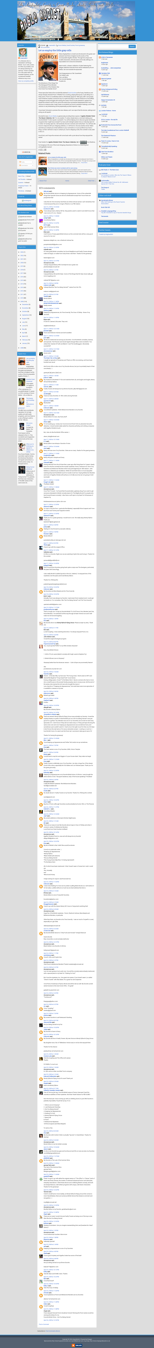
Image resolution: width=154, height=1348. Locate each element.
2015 (21, 280)
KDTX (45, 225)
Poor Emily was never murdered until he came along (62, 168)
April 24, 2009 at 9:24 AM (51, 929)
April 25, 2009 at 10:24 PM (51, 1277)
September (25, 315)
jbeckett (46, 330)
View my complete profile (26, 81)
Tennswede (104, 216)
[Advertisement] (26, 116)
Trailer (103, 189)
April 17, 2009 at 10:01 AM (51, 413)
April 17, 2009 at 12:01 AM (51, 328)
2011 (21, 294)
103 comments (44, 47)
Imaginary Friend (23, 186)
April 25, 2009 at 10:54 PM (51, 1284)
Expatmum (104, 84)
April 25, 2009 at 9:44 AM (51, 1140)
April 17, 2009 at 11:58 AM (51, 487)
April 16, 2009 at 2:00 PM (51, 283)
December (25, 304)
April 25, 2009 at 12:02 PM (51, 1190)
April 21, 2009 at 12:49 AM (51, 738)
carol (45, 448)
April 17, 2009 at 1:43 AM (51, 375)
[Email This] (39, 150)
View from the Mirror (107, 151)
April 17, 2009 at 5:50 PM (51, 525)
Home (67, 181)
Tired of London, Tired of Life (110, 141)
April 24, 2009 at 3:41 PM (51, 967)
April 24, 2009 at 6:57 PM (51, 1004)
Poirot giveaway (80, 45)
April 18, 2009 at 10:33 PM (51, 587)
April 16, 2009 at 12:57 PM (51, 261)
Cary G (46, 802)
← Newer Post (42, 181)
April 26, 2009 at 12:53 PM (51, 1320)
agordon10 (47, 401)
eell (45, 1246)
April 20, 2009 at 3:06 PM (51, 691)
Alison (46, 422)
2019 (21, 266)
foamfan (46, 674)
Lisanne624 (52, 45)
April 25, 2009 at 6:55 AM (51, 1081)
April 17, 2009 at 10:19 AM (51, 439)
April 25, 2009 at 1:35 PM (51, 1230)
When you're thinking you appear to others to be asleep (30, 448)
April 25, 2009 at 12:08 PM (51, 1212)
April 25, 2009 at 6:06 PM (51, 1258)
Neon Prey (21, 176)
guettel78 (46, 1176)
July (23, 322)
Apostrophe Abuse (107, 200)
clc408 (46, 394)
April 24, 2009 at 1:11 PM (51, 953)
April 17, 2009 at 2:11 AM (51, 385)
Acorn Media (62, 45)
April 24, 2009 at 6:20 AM (51, 909)
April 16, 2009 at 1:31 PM (51, 270)
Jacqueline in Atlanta (50, 714)
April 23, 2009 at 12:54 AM (51, 814)
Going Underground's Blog (109, 89)
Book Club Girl (105, 207)
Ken (45, 620)
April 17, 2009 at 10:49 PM (51, 563)
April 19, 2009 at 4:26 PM (51, 635)
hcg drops (86, 1341)
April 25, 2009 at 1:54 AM (51, 1067)
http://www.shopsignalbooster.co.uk (100, 1341)
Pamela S (46, 534)
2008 (21, 348)
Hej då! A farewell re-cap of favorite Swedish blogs (116, 212)
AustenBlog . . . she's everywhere (111, 68)
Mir (45, 823)
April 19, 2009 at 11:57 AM (51, 607)
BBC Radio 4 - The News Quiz (110, 170)
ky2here (46, 1223)
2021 (21, 259)
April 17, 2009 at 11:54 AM (51, 480)
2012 (21, 291)
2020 (21, 262)
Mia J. (45, 740)
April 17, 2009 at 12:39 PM (51, 504)
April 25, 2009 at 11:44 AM (51, 1174)
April (23, 332)
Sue (45, 1133)
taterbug (46, 310)
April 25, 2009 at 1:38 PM (51, 1237)
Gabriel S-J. (47, 809)
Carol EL (46, 386)
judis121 (46, 377)
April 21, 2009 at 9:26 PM (51, 752)
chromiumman (48, 351)
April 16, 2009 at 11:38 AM (51, 216)
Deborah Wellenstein (50, 1076)
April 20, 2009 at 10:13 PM (51, 712)
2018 (21, 270)
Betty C (46, 1286)
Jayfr (45, 816)
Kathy (45, 1271)
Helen (45, 1304)
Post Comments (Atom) (53, 1331)
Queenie (20, 182)
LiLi (45, 1006)
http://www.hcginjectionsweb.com (61, 1341)
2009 (21, 301)
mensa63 (46, 462)
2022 (21, 255)
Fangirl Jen (47, 482)
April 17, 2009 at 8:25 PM (51, 543)
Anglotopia (104, 62)
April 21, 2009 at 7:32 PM (51, 745)
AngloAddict (76, 1339)
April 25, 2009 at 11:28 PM (51, 1302)
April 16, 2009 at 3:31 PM (51, 294)
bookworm (47, 209)
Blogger (89, 1339)
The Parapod (105, 187)
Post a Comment (44, 1324)
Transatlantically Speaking (109, 146)
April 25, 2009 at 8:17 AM (51, 1088)
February (24, 340)
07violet (46, 1293)
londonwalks (105, 180)
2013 (21, 287)
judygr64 (46, 565)
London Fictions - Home (108, 110)
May (23, 329)
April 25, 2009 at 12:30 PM (51, 1221)
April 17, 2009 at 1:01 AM (51, 356)
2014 (21, 284)
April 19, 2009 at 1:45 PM (51, 618)
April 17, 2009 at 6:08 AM (51, 399)
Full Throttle (21, 179)
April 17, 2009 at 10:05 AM (51, 420)
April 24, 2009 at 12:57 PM (51, 942)
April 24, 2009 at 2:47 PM (51, 960)
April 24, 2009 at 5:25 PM (51, 993)
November (25, 308)
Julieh (45, 1029)
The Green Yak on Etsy (50, 358)
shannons (47, 506)
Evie (45, 843)
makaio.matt (47, 285)
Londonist (104, 114)
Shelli (45, 1253)
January (24, 343)
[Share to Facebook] (45, 150)
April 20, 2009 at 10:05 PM (51, 705)
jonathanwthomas (49, 609)
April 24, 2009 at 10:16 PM (51, 1034)
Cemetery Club (105, 73)
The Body (21, 191)
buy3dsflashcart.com (77, 1341)
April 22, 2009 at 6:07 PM (51, 788)
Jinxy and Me (48, 1022)
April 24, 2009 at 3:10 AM (51, 891)
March (24, 336)
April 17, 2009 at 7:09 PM (51, 532)
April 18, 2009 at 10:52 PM (51, 594)
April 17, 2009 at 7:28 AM (51, 406)
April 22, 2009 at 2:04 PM (51, 779)
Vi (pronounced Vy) (49, 644)
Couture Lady (48, 1056)
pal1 (45, 337)
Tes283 (46, 296)
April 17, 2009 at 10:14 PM (51, 550)
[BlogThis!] (41, 150)
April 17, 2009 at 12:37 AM (51, 349)
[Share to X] (43, 150)
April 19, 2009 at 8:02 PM (51, 642)
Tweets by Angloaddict (106, 234)
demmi (46, 1149)
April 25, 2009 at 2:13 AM (51, 1074)
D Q (45, 441)
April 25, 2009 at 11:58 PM (51, 1309)
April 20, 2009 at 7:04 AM (51, 672)
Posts (23, 162)
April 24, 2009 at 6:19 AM (51, 902)
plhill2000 (46, 1158)
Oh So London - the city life (109, 119)
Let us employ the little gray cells (54, 50)
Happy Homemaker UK (108, 100)
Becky (45, 754)
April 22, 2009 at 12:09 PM (51, 770)
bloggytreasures (49, 904)
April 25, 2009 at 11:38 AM (51, 1163)
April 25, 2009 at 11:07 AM (51, 1156)
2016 (21, 277)
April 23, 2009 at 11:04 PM (51, 882)
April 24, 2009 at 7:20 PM (51, 1013)
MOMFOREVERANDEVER (51, 303)
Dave (45, 761)
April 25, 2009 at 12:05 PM (51, 1205)
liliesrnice (46, 1239)
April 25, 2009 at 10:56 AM (51, 1147)
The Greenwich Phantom (108, 135)
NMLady (46, 191)
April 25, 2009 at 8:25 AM (51, 1131)
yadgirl (46, 218)
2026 (21, 252)
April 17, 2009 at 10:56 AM (51, 446)
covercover (47, 930)
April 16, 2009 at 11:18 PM (51, 301)
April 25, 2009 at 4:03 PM (51, 1251)
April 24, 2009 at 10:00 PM (51, 1027)
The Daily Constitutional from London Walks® (115, 130)
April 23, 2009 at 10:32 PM (51, 841)
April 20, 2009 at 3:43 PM (51, 698)
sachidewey (47, 955)
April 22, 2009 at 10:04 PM (51, 800)
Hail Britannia (105, 94)
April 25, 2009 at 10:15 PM (51, 1270)
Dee (45, 747)
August (24, 318)
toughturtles (47, 455)
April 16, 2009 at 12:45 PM (51, 247)
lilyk (45, 1278)
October (24, 311)
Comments (24, 165)
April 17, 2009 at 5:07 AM (51, 392)
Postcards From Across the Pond (111, 125)
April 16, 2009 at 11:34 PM (51, 308)
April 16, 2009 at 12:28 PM (51, 230)
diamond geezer (106, 78)
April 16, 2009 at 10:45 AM (51, 207)
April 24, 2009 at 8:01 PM (51, 1020)
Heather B (47, 700)
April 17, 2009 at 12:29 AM (51, 336)
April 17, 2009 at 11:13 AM (51, 453)
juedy (45, 527)
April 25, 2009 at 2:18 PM (51, 1244)
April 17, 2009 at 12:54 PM (51, 513)
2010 (21, 298)
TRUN (45, 545)
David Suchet (71, 45)
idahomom (47, 693)
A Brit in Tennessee (107, 57)
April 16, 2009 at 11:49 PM (51, 317)
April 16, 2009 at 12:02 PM (51, 223)
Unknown (46, 408)
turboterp (46, 772)
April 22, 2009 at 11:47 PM (51, 807)
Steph (45, 1214)
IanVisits (103, 105)
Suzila (45, 790)
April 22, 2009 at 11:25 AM (51, 759)
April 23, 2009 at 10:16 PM (51, 832)
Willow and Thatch (106, 157)
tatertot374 (47, 515)
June (23, 325)
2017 (21, 273)
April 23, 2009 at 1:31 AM (51, 821)
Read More (84, 162)
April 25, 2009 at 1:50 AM (51, 1054)
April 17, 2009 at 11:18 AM (51, 460)
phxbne (46, 1015)
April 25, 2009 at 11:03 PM (51, 1291)
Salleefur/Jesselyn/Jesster (52, 1090)
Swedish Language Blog (108, 211)
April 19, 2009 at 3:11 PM (51, 628)
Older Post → (92, 181)
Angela (46, 1083)
